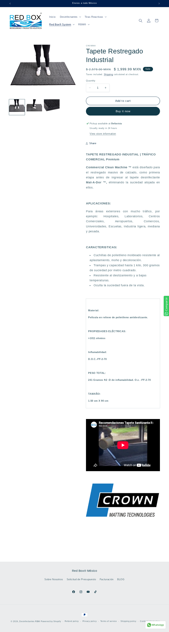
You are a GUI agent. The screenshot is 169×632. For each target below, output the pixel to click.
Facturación (107, 579)
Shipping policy (128, 621)
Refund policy (72, 621)
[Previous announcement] (10, 3)
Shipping (108, 74)
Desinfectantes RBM (29, 621)
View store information (103, 133)
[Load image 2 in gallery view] (34, 107)
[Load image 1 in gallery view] (17, 107)
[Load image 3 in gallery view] (52, 107)
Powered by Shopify (51, 621)
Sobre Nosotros (53, 579)
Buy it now (123, 111)
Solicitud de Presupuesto (81, 579)
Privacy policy (90, 621)
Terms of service (108, 621)
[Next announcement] (159, 3)
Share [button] (92, 143)
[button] (70, 17)
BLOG (121, 579)
